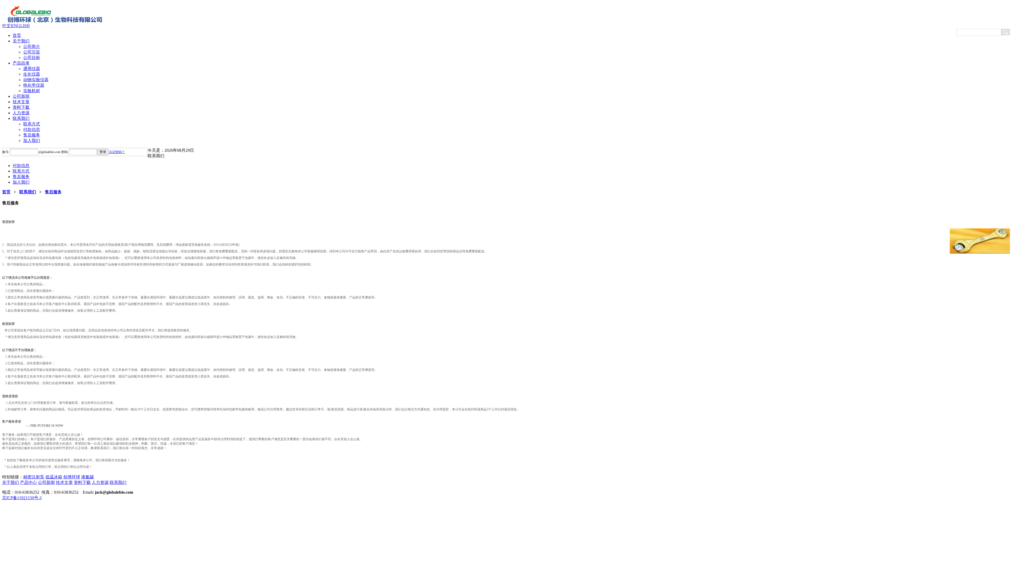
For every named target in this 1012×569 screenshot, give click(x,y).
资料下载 (21, 107)
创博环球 (71, 477)
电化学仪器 (33, 85)
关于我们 (21, 41)
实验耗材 (31, 91)
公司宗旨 (31, 52)
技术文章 (21, 102)
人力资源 (21, 113)
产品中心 (28, 482)
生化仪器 (31, 74)
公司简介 (31, 46)
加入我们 (31, 140)
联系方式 (31, 124)
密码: (64, 152)
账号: (5, 152)
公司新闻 (21, 96)
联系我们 (21, 118)
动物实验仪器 (35, 79)
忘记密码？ (117, 152)
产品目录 (21, 63)
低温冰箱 (53, 477)
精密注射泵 (33, 477)
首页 (17, 35)
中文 (6, 25)
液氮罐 (87, 477)
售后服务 (31, 135)
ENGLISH (20, 25)
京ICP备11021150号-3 (22, 498)
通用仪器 (31, 68)
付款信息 (31, 129)
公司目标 (31, 57)
